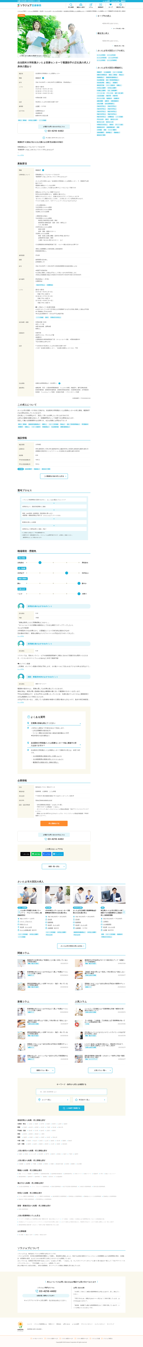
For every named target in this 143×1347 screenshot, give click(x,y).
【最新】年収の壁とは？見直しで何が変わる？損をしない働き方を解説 (105, 972)
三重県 (42, 1134)
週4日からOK (114, 119)
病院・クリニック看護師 (25, 1173)
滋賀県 (25, 1137)
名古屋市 (41, 1154)
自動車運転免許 (111, 127)
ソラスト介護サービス (52, 1338)
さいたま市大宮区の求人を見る (71, 946)
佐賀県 (35, 1144)
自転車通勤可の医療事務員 (60, 1196)
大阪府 (37, 1137)
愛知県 (37, 1134)
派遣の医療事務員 (56, 1186)
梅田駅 (73, 1164)
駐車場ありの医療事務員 (75, 1196)
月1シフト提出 (119, 124)
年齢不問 (108, 95)
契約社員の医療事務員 (99, 1186)
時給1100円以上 (112, 114)
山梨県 (48, 1130)
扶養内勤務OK (114, 101)
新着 (118, 127)
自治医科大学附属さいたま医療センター (74, 11)
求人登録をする (54, 823)
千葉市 (70, 1154)
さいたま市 (48, 11)
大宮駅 (38, 106)
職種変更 (123, 1)
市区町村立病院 (78, 907)
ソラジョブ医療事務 (33, 11)
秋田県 (54, 1124)
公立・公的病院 (22, 907)
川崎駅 (52, 1164)
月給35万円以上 (112, 106)
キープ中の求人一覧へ (119, 28)
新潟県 (30, 1130)
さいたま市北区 (111, 55)
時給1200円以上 (101, 114)
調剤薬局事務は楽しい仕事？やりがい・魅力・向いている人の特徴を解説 (47, 984)
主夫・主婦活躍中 (112, 90)
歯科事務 (37, 1176)
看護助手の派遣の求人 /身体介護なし (46, 762)
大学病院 (20, 469)
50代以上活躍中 (112, 88)
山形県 (59, 1124)
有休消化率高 (100, 82)
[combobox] (72, 1092)
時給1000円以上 (101, 116)
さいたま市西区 (101, 55)
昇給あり (62, 424)
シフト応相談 (42, 120)
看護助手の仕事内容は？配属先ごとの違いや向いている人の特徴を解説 (47, 961)
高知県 (70, 1140)
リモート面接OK (36, 427)
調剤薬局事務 (22, 1176)
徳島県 (52, 1140)
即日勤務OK (85, 424)
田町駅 (46, 1164)
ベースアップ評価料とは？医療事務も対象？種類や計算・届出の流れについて (105, 1009)
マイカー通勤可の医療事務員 (26, 1196)
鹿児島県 (64, 1144)
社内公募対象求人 (109, 103)
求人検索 (21, 1234)
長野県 (54, 1130)
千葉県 (48, 1127)
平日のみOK (100, 119)
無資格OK (109, 98)
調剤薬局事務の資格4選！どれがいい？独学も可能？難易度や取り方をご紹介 (105, 1056)
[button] (54, 138)
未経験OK (116, 98)
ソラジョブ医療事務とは (40, 1324)
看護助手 (38, 78)
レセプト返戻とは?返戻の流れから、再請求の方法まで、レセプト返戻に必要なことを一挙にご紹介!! (104, 1044)
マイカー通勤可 (112, 130)
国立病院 (48, 907)
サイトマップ (110, 1324)
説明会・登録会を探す (41, 1234)
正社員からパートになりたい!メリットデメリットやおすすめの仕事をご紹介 (105, 1033)
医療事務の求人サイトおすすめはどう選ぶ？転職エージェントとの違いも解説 (47, 972)
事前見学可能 (100, 85)
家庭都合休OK (101, 127)
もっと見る (21, 155)
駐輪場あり (37, 469)
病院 (105, 130)
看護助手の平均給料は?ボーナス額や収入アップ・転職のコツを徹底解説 (104, 961)
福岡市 (76, 1154)
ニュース (29, 1324)
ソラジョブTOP (22, 11)
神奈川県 (60, 1127)
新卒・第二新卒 (119, 93)
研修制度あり (45, 427)
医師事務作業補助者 (56, 1173)
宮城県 (48, 1124)
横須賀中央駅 (59, 1164)
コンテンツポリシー (100, 1324)
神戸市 (47, 1154)
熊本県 (46, 1144)
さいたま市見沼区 (101, 57)
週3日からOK (100, 122)
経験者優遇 (100, 101)
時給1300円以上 (112, 111)
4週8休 (111, 124)
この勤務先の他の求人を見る (54, 476)
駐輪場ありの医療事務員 (110, 1196)
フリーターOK (101, 93)
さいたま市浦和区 (112, 60)
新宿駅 (40, 1164)
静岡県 (31, 1134)
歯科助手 (30, 1176)
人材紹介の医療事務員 (85, 1186)
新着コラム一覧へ (43, 1070)
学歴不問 (115, 95)
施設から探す (29, 1234)
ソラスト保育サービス (67, 1338)
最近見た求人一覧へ (119, 46)
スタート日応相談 (53, 424)
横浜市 (53, 1154)
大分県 (52, 1144)
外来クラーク (24, 924)
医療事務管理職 (45, 1173)
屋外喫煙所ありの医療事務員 (43, 1199)
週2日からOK (109, 122)
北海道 (30, 1124)
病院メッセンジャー (110, 1173)
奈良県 (48, 1137)
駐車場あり (109, 132)
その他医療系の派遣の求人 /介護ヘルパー (47, 756)
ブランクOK (110, 93)
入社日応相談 (100, 95)
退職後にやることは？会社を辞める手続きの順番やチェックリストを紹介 (105, 984)
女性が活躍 (100, 103)
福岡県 (29, 1144)
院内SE (51, 1176)
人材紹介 (106, 921)
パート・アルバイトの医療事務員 (40, 1186)
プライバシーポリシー (87, 1324)
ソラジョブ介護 (96, 1338)
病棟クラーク (87, 1173)
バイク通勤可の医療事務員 (43, 1196)
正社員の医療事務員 (24, 1186)
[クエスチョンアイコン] (43, 78)
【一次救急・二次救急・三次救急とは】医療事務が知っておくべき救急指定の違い (105, 1021)
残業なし (44, 424)
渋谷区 (26, 1154)
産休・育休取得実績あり (73, 424)
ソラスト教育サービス (82, 1338)
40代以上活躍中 (33, 120)
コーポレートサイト (37, 1338)
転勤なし (27, 427)
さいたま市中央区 (113, 57)
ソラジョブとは (115, 1)
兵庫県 (42, 1137)
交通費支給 (50, 285)
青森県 (36, 1124)
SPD (101, 1173)
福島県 (65, 1124)
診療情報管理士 (68, 1173)
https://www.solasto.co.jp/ (44, 800)
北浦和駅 (50, 928)
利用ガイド (51, 1324)
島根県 (29, 1140)
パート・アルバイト (26, 921)
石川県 (36, 1130)
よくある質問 (106, 1)
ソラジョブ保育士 (108, 1338)
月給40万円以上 (101, 106)
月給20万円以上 (40, 285)
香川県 (58, 1140)
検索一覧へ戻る (54, 866)
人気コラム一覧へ (100, 1070)
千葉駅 (34, 1164)
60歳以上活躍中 (101, 90)
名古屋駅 (79, 1164)
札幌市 (20, 1154)
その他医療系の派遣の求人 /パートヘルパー (48, 759)
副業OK (107, 101)
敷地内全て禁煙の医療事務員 (26, 1199)
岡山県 (35, 1140)
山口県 (46, 1140)
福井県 (42, 1130)
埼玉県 (41, 11)
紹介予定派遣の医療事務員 (70, 1186)
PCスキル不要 (101, 98)
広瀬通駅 (21, 1164)
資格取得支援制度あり (34, 424)
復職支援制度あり (65, 427)
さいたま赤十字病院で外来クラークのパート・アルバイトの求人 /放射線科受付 (30, 912)
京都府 (31, 1137)
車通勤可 (20, 427)
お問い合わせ (66, 1324)
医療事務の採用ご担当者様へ (34, 1329)
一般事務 (44, 1176)
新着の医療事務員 (23, 1209)
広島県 (41, 1140)
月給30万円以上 (101, 109)
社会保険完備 (54, 427)
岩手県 (42, 1124)
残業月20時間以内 (102, 74)
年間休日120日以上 (55, 317)
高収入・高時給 (22, 120)
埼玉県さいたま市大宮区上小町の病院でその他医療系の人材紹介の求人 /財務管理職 (112, 912)
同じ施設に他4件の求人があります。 (55, 137)
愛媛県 (64, 1140)
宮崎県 (58, 1144)
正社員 (50, 919)
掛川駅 (67, 1164)
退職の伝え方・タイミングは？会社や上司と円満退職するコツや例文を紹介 (47, 1056)
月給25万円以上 (112, 109)
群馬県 (37, 1127)
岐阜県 (25, 1134)
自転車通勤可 (28, 469)
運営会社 (58, 1324)
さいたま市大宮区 (57, 11)
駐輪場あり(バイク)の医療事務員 (92, 1196)
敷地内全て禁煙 (46, 469)
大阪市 (65, 1154)
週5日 (46, 317)
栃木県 (31, 1127)
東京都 (54, 1127)
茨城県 (25, 1127)
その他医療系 (107, 72)
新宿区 (59, 1154)
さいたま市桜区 (101, 60)
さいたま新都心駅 (25, 930)
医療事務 (50, 922)
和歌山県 (55, 1137)
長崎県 (41, 1144)
